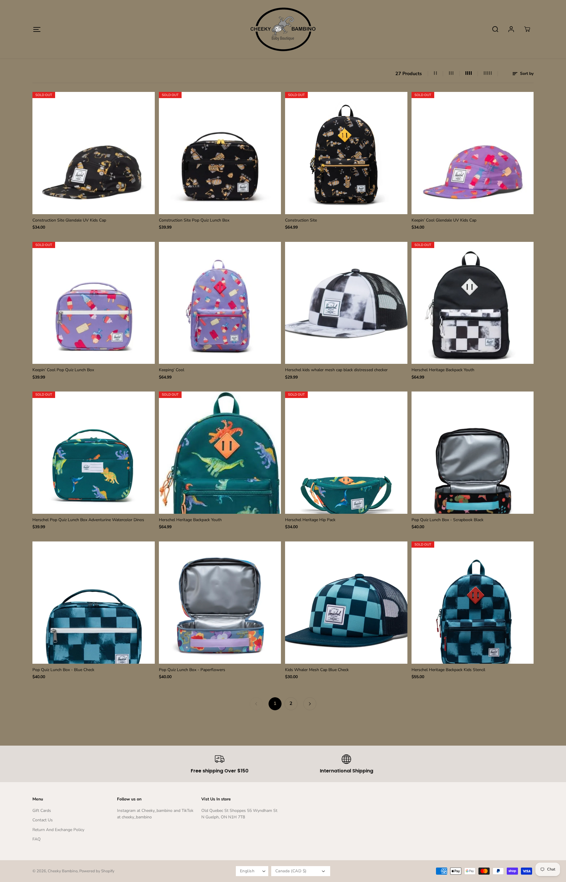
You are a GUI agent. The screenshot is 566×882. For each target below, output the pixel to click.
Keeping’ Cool (171, 370)
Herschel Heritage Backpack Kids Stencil (448, 670)
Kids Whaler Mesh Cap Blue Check (317, 670)
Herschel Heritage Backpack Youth (443, 370)
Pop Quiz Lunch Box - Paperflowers (192, 670)
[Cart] (527, 29)
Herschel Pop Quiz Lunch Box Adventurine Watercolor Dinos (88, 520)
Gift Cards (41, 810)
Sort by (526, 73)
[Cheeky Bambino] (283, 29)
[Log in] (511, 29)
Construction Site (301, 220)
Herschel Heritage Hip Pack (310, 520)
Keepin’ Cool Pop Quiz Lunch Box (63, 370)
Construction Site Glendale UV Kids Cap (69, 220)
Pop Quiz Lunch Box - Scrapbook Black (447, 520)
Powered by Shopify (96, 871)
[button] (36, 29)
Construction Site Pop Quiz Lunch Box (194, 220)
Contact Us (42, 820)
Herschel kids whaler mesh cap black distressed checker (336, 370)
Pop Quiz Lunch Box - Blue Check (63, 670)
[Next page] (310, 704)
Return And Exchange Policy (58, 830)
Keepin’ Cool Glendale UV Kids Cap (444, 220)
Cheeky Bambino (63, 871)
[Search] (495, 29)
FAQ (36, 839)
